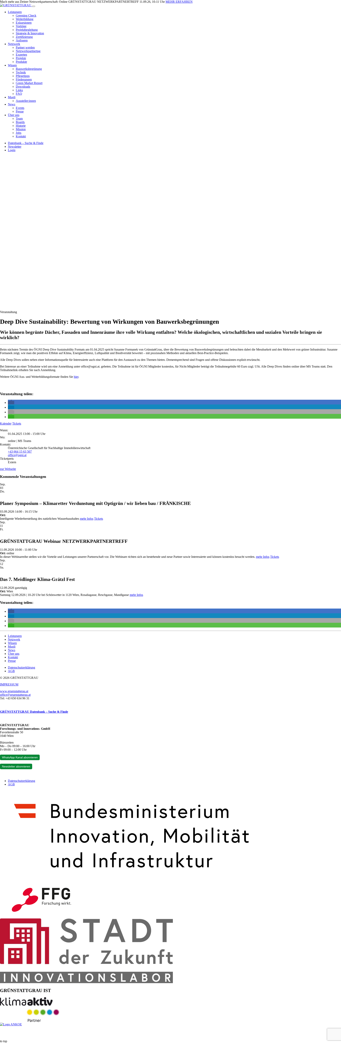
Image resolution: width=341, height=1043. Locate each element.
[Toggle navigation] (33, 6)
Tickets (16, 423)
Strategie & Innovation (30, 33)
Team (19, 118)
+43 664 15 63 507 (20, 451)
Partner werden (25, 47)
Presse (20, 111)
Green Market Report (29, 83)
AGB (11, 671)
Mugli (11, 97)
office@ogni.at (17, 455)
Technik (21, 72)
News (11, 104)
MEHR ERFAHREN (179, 1)
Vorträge (21, 26)
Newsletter (14, 146)
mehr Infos (86, 518)
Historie (21, 125)
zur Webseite (8, 469)
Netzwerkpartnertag (28, 51)
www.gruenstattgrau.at (14, 691)
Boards (20, 122)
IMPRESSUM (9, 684)
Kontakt (21, 136)
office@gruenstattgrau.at (15, 694)
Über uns (13, 115)
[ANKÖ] (11, 1024)
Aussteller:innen (26, 100)
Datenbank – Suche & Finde (25, 143)
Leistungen (15, 12)
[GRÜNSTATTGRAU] (16, 5)
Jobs (18, 132)
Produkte (21, 61)
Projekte (21, 58)
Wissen (12, 65)
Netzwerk (14, 44)
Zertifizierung (24, 36)
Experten (21, 54)
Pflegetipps (23, 76)
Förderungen (24, 79)
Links (19, 90)
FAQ (19, 93)
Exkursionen (24, 22)
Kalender (5, 423)
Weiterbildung (24, 19)
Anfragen (22, 40)
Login (11, 150)
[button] (11, 402)
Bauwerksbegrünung (29, 68)
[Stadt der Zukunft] (86, 982)
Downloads (23, 86)
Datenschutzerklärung (21, 667)
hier (76, 376)
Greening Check (26, 15)
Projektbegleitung (27, 29)
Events (20, 108)
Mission (21, 129)
